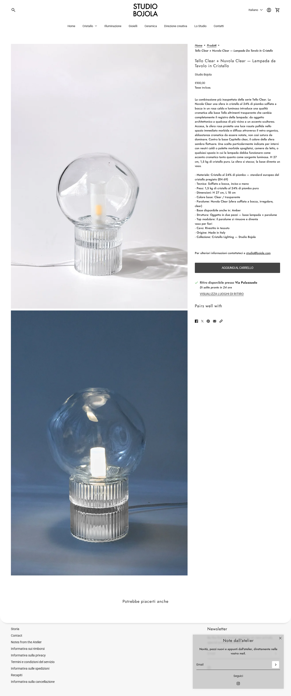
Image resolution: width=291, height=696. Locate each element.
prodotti (211, 46)
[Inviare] (275, 664)
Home (198, 46)
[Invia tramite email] (214, 321)
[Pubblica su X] (202, 321)
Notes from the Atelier (26, 642)
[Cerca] (13, 10)
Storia (15, 629)
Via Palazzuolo (246, 282)
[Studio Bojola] (145, 10)
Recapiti (16, 675)
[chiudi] (280, 638)
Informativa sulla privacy (28, 655)
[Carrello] (277, 10)
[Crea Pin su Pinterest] (208, 321)
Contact (16, 635)
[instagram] (238, 683)
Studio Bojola (203, 74)
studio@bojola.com (258, 253)
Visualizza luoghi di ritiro (222, 293)
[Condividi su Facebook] (196, 321)
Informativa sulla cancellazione (33, 681)
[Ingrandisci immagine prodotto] (99, 176)
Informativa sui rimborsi (28, 649)
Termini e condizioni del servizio (33, 662)
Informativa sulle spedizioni (30, 668)
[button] (220, 321)
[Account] (268, 10)
